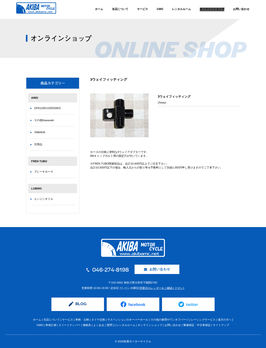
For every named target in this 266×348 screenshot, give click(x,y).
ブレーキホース (43, 171)
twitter (192, 304)
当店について (120, 9)
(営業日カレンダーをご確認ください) (161, 288)
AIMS (34, 97)
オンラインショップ (212, 9)
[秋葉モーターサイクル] (36, 9)
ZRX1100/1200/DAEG (47, 108)
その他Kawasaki (44, 120)
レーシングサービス (203, 319)
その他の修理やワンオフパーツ (170, 319)
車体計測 (50, 325)
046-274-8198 (110, 269)
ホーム (99, 9)
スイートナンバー (69, 325)
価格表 (87, 325)
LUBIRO (36, 188)
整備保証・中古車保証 (197, 325)
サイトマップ (221, 325)
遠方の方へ (225, 319)
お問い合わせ (241, 9)
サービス (142, 9)
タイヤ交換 (98, 319)
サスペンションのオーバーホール (127, 319)
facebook (136, 304)
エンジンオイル (43, 198)
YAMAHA (39, 132)
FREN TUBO (39, 161)
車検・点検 (82, 319)
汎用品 (38, 144)
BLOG (81, 304)
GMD (160, 9)
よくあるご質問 (102, 325)
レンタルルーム (181, 9)
